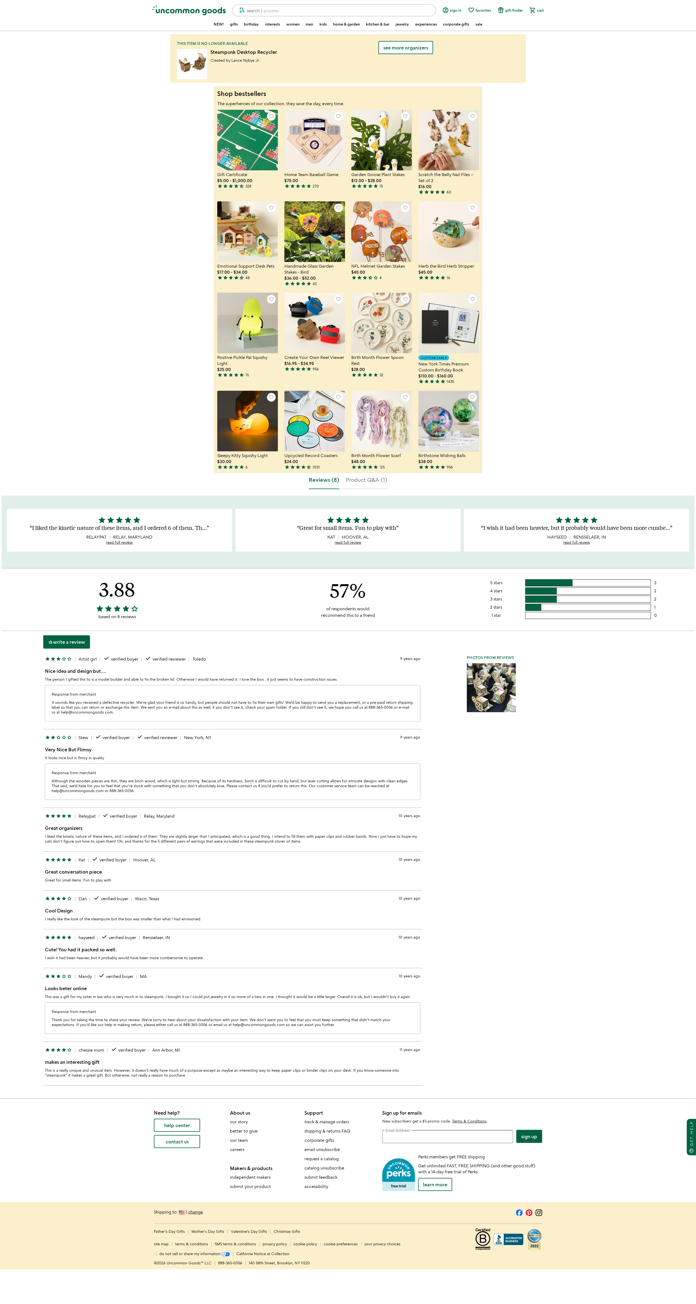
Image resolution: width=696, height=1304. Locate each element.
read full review (119, 542)
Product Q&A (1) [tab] (366, 479)
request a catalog (321, 1158)
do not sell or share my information (190, 1253)
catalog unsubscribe (324, 1168)
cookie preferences (341, 1244)
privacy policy (275, 1244)
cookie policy (305, 1244)
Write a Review (66, 642)
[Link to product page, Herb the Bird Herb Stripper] (448, 231)
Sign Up (529, 1136)
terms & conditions (191, 1244)
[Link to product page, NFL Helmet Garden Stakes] (381, 231)
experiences (426, 24)
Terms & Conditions (469, 1121)
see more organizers (405, 48)
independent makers (250, 1177)
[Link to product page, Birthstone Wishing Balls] (448, 421)
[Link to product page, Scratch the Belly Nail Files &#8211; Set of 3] (448, 140)
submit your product (250, 1186)
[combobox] (334, 10)
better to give (243, 1131)
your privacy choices (382, 1244)
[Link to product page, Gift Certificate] (247, 140)
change (195, 1212)
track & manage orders (326, 1121)
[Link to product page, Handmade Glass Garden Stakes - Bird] (314, 231)
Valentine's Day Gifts (249, 1231)
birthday (251, 24)
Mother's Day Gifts (208, 1231)
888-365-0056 (230, 1263)
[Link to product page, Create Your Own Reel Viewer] (314, 323)
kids (323, 24)
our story (239, 1121)
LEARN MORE (435, 1184)
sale (479, 24)
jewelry (402, 24)
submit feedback (320, 1177)
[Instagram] (539, 1212)
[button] (271, 116)
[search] (239, 10)
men (309, 24)
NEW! (219, 24)
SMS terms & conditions (235, 1244)
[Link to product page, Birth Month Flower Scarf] (381, 421)
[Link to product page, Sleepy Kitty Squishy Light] (247, 421)
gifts (234, 24)
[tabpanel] (348, 793)
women (293, 24)
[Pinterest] (529, 1212)
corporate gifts (456, 24)
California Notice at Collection (263, 1253)
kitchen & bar (377, 24)
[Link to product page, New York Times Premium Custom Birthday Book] (448, 323)
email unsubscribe (322, 1149)
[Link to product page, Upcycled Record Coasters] (314, 421)
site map (161, 1244)
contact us (177, 1141)
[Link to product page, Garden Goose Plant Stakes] (381, 140)
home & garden (346, 24)
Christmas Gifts (287, 1231)
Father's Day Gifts (170, 1231)
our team (239, 1140)
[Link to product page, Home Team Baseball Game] (314, 140)
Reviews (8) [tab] (324, 479)
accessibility (316, 1186)
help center (177, 1125)
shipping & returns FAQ (327, 1131)
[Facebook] (519, 1212)
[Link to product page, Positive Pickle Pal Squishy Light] (247, 323)
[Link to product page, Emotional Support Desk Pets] (247, 231)
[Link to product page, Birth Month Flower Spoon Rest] (381, 323)
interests (272, 24)
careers (237, 1149)
